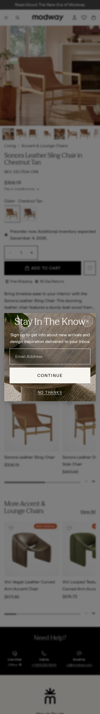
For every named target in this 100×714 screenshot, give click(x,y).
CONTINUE (50, 375)
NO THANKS (50, 393)
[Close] (87, 321)
